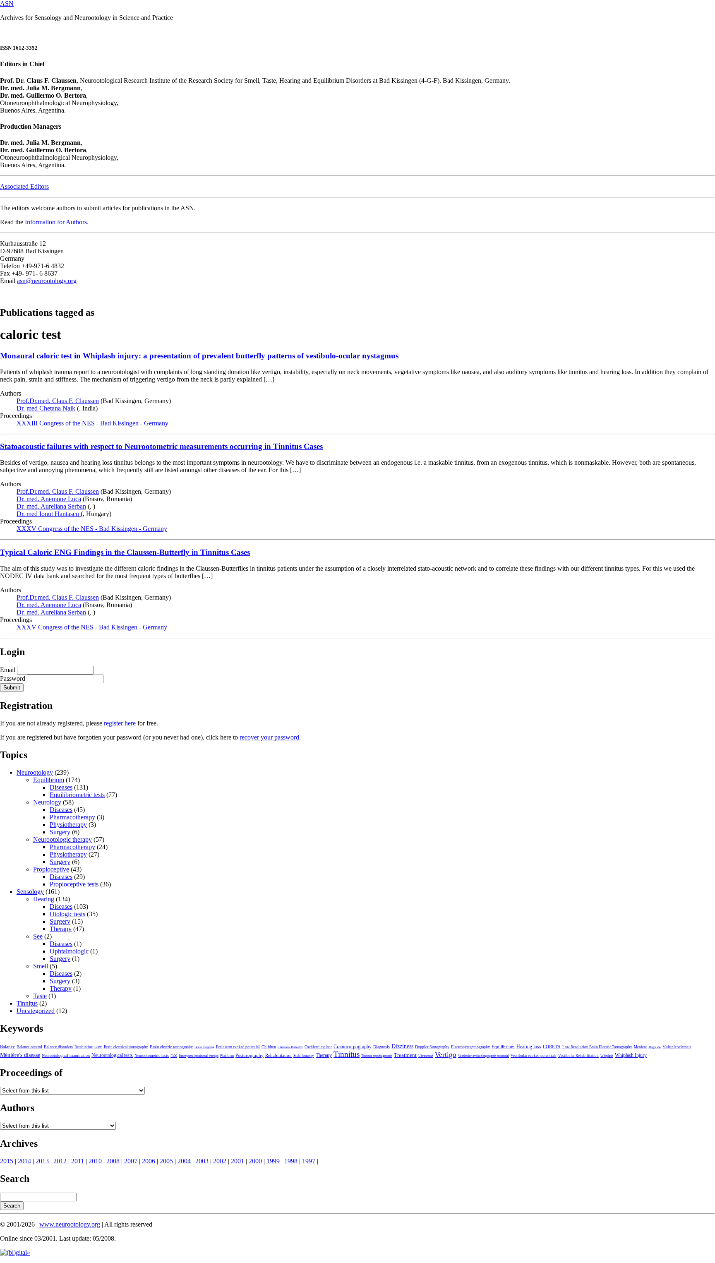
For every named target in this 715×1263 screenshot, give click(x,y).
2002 (219, 1161)
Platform (227, 1056)
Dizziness (402, 1046)
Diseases (61, 787)
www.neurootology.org (69, 1224)
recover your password (269, 737)
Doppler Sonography (432, 1046)
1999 (273, 1161)
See (38, 936)
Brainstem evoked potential (238, 1047)
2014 (24, 1161)
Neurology (47, 802)
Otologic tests (67, 913)
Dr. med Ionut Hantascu (49, 513)
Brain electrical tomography (126, 1047)
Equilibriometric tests (77, 794)
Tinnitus (27, 1003)
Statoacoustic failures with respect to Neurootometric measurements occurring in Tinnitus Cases (161, 446)
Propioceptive (51, 869)
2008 (113, 1161)
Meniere (640, 1047)
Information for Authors (56, 222)
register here (120, 723)
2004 (184, 1161)
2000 (255, 1161)
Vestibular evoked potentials (534, 1056)
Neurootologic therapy (62, 839)
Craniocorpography (353, 1046)
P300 (173, 1056)
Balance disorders (58, 1046)
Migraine (654, 1047)
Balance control (29, 1046)
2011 (77, 1161)
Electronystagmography (470, 1046)
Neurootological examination (66, 1055)
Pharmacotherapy (72, 817)
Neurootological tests (112, 1055)
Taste (40, 995)
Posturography (249, 1055)
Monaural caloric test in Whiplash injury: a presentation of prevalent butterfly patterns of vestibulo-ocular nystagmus (199, 355)
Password (12, 678)
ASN (7, 3)
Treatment (405, 1055)
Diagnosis (381, 1046)
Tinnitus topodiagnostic (376, 1056)
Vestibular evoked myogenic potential (483, 1056)
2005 (166, 1161)
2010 (95, 1161)
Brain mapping (204, 1047)
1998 (291, 1161)
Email (7, 669)
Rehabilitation (278, 1055)
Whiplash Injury (631, 1055)
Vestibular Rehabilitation (578, 1056)
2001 (237, 1161)
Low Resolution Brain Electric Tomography (597, 1047)
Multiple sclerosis (676, 1047)
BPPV (98, 1047)
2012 (60, 1161)
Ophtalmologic (69, 951)
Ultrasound (425, 1056)
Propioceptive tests (74, 884)
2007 (130, 1161)
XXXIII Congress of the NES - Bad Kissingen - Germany (92, 423)
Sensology (30, 891)
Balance (7, 1046)
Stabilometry (303, 1056)
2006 (148, 1161)
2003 (202, 1161)
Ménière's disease (20, 1055)
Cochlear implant (318, 1047)
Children (269, 1046)
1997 (308, 1161)
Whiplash (606, 1056)
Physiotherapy (68, 824)
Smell (40, 966)
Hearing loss (528, 1046)
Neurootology (35, 772)
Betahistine (83, 1047)
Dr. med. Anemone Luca (49, 498)
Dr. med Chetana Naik (46, 408)
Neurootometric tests (151, 1055)
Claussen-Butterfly (290, 1047)
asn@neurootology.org (47, 280)
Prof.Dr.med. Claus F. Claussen (58, 400)
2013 (42, 1161)
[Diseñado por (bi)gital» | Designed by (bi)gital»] (15, 1252)
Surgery (60, 832)
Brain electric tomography (171, 1046)
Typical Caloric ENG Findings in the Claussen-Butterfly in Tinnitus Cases (125, 552)
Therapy (61, 928)
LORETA (552, 1046)
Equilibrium (48, 779)
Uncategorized (36, 1010)
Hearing (43, 899)
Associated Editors (24, 186)
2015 (6, 1161)
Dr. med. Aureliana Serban (51, 506)
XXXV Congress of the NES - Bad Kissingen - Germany (92, 528)
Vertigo (445, 1055)
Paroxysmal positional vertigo (198, 1056)
